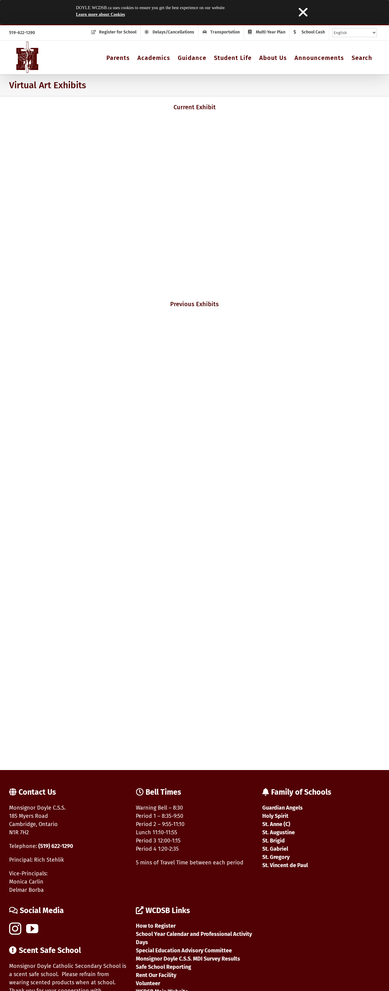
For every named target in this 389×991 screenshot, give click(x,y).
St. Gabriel (275, 849)
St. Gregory (276, 857)
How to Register (156, 926)
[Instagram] (15, 929)
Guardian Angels (282, 807)
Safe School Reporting (163, 967)
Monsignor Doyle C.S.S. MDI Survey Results (188, 958)
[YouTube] (32, 929)
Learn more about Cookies (100, 14)
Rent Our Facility (156, 975)
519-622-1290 (22, 32)
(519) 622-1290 (55, 846)
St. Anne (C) (276, 824)
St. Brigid (273, 840)
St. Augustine (278, 832)
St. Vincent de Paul (285, 865)
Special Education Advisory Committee (184, 950)
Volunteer (148, 983)
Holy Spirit (275, 816)
